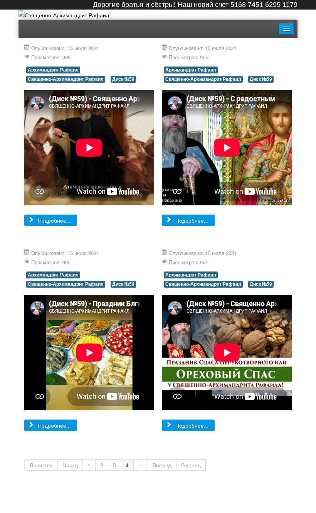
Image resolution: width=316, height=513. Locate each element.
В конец (191, 465)
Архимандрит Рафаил (53, 70)
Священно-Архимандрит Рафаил (66, 79)
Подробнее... (53, 220)
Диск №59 (123, 79)
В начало (41, 465)
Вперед (162, 465)
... (140, 465)
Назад (70, 465)
